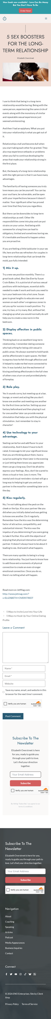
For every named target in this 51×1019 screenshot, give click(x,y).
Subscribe (26, 783)
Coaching (9, 921)
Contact (9, 953)
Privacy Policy (12, 1004)
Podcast (9, 937)
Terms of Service (30, 1004)
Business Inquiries (13, 948)
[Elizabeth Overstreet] (5, 18)
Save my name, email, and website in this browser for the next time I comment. (25, 692)
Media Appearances (15, 942)
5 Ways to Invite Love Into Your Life (24, 611)
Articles (9, 932)
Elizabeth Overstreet (25, 58)
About (8, 916)
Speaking (9, 927)
